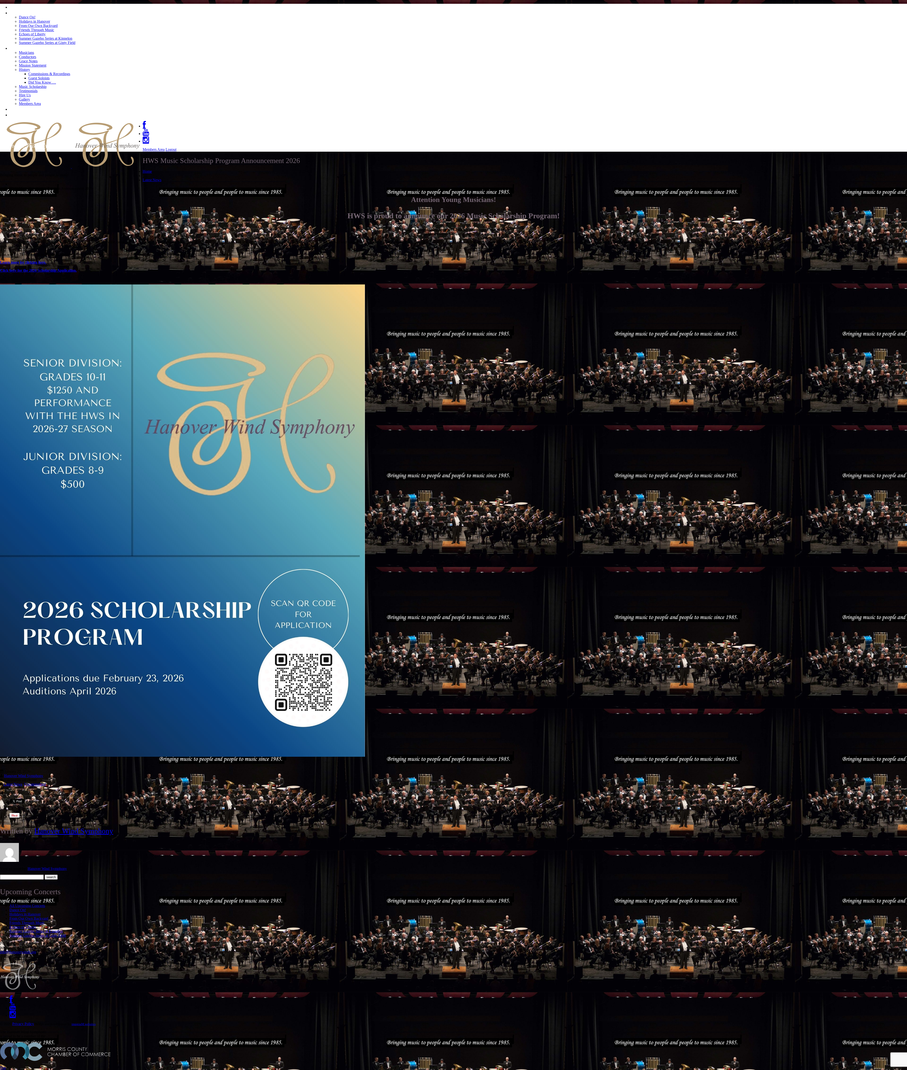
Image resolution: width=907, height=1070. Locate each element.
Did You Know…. (42, 82)
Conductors (27, 57)
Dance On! (27, 17)
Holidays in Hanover (34, 21)
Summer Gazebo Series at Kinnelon (45, 38)
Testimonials (28, 91)
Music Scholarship (33, 87)
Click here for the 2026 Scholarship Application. (38, 270)
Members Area (30, 104)
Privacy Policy (23, 1024)
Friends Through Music (36, 30)
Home (16, 7)
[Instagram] (146, 141)
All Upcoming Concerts (27, 906)
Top (3, 1068)
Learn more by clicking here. (23, 262)
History (24, 70)
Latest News (152, 180)
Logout (171, 149)
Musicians (26, 53)
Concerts (19, 12)
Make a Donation (29, 114)
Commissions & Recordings (49, 74)
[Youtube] (146, 134)
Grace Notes (28, 61)
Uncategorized (35, 784)
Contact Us (22, 109)
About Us (20, 48)
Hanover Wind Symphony (23, 776)
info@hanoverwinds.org (18, 952)
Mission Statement (32, 65)
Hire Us (25, 95)
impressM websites (84, 1024)
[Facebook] (144, 126)
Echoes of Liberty (32, 34)
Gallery (24, 99)
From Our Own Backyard (38, 26)
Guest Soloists (39, 78)
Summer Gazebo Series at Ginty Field (47, 43)
